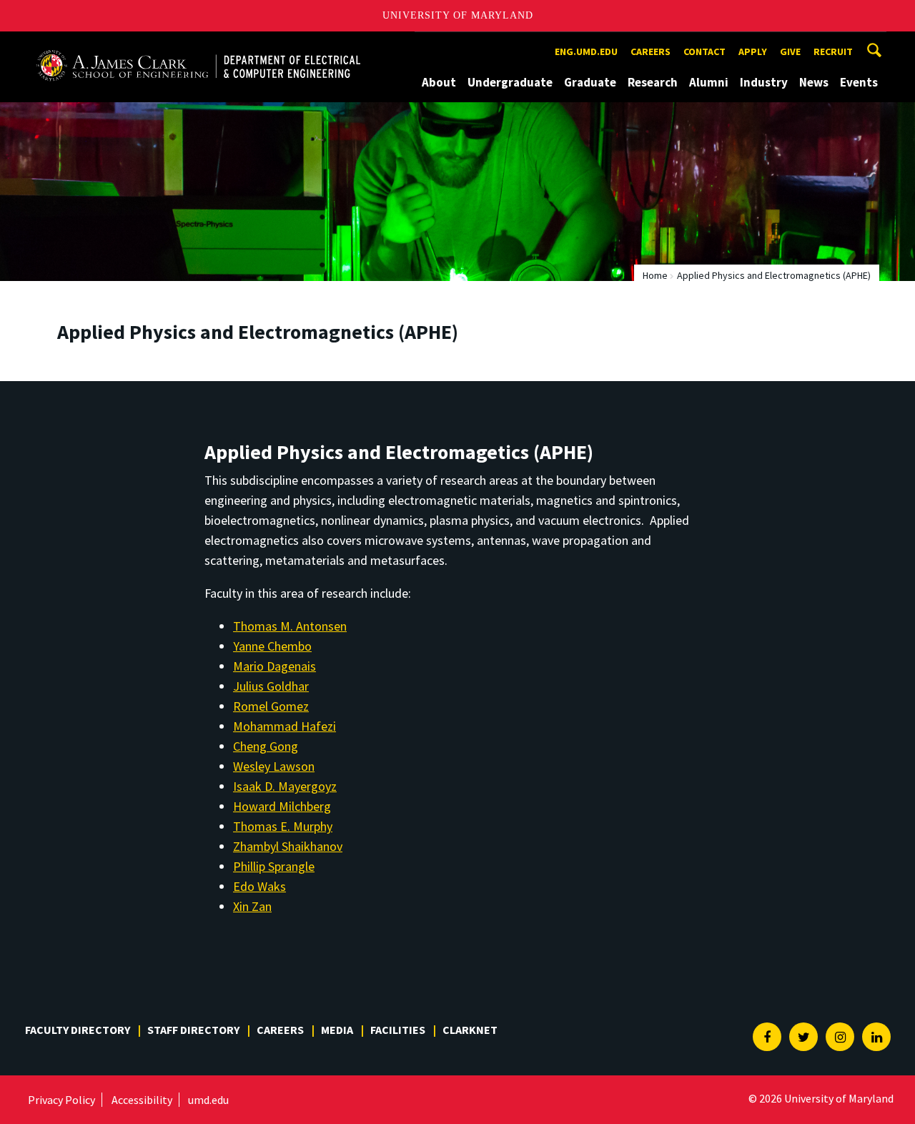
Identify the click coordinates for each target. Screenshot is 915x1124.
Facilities (397, 1029)
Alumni (708, 82)
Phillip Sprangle (274, 866)
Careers (650, 51)
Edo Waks (259, 886)
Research (653, 82)
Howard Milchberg (282, 806)
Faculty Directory (77, 1029)
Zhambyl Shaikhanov (287, 846)
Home (655, 275)
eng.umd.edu (586, 51)
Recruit (833, 51)
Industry (764, 82)
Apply (752, 51)
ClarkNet (470, 1029)
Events (859, 82)
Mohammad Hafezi (284, 726)
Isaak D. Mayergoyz (285, 786)
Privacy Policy (61, 1100)
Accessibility (142, 1100)
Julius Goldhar (271, 686)
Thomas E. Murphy (282, 826)
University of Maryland (457, 15)
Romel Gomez (271, 706)
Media (337, 1029)
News (814, 82)
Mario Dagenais (274, 666)
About (439, 82)
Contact (704, 51)
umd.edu (208, 1100)
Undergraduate (510, 82)
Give (790, 51)
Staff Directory (193, 1029)
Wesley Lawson (274, 766)
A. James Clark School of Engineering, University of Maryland (198, 44)
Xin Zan (252, 906)
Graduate (590, 82)
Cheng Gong (265, 746)
